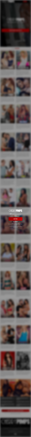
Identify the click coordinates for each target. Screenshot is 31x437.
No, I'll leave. (15, 221)
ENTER (15, 219)
